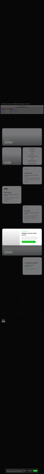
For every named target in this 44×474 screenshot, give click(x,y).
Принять (35, 470)
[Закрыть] (40, 230)
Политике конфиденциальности (18, 471)
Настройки (30, 470)
